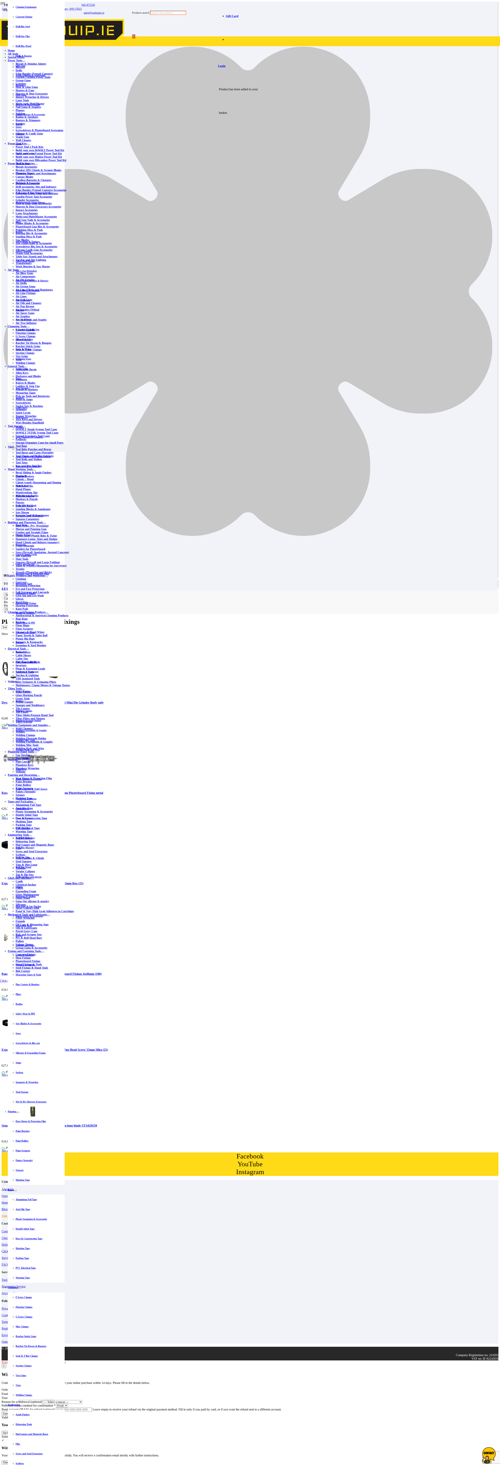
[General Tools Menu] (25, 367)
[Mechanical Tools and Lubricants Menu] (48, 915)
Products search (141, 12)
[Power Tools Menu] (23, 61)
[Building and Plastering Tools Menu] (44, 523)
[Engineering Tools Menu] (30, 835)
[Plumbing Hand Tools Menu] (35, 752)
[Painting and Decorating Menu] (38, 775)
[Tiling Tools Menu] (23, 689)
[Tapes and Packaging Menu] (34, 802)
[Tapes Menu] (15, 1190)
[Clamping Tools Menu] (27, 327)
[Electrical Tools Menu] (27, 649)
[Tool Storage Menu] (24, 427)
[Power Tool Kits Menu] (28, 144)
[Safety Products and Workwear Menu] (46, 576)
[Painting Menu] (17, 1112)
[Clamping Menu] (19, 1288)
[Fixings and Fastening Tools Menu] (42, 952)
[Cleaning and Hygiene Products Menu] (46, 613)
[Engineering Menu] (21, 1405)
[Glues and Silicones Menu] (32, 879)
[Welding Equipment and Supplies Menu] (49, 726)
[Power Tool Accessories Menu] (36, 164)
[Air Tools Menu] (20, 270)
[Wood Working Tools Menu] (34, 470)
